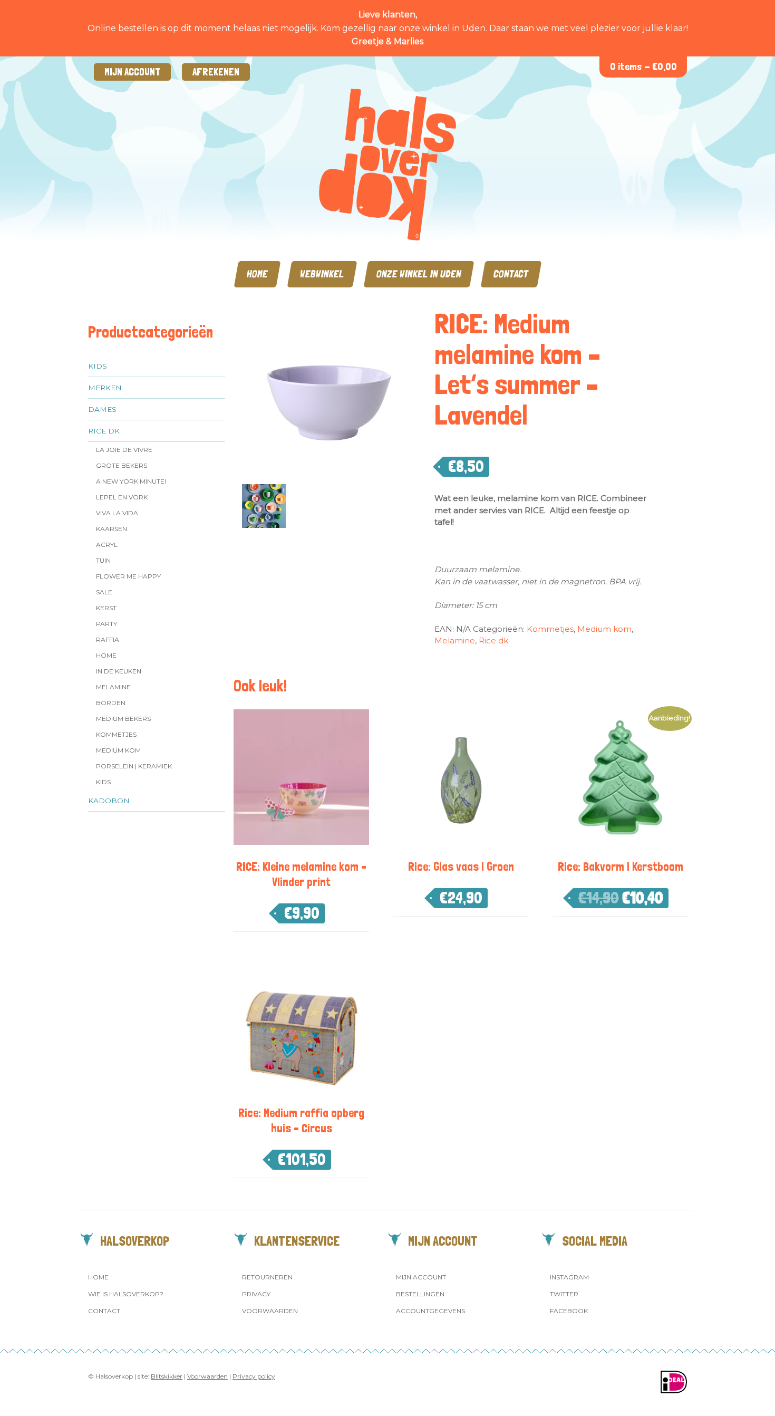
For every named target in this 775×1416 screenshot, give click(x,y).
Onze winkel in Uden (418, 274)
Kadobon (109, 800)
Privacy (256, 1294)
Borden (110, 703)
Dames (102, 409)
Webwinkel (322, 274)
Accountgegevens (430, 1311)
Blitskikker (166, 1376)
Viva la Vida (117, 513)
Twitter (564, 1294)
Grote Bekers (121, 465)
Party (106, 624)
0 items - (643, 67)
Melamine (113, 687)
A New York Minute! (131, 481)
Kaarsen (111, 529)
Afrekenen (215, 72)
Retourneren (267, 1277)
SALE (104, 592)
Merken (105, 387)
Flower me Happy (128, 576)
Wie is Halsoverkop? (125, 1294)
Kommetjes (116, 734)
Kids (97, 366)
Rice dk (104, 431)
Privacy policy (253, 1376)
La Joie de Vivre (124, 450)
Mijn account (132, 72)
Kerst (106, 608)
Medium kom (118, 750)
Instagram (569, 1277)
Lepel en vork (122, 497)
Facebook (569, 1311)
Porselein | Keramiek (134, 766)
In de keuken (118, 671)
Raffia (107, 639)
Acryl (107, 544)
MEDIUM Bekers (123, 719)
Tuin (103, 560)
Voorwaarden (270, 1311)
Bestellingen (420, 1294)
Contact (511, 274)
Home (257, 274)
